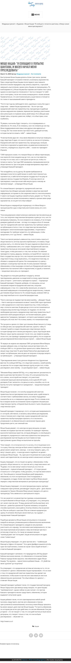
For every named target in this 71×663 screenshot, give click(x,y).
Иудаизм (20, 24)
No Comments (36, 74)
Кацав (36, 626)
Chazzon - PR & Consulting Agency (33, 660)
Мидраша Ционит (8, 24)
